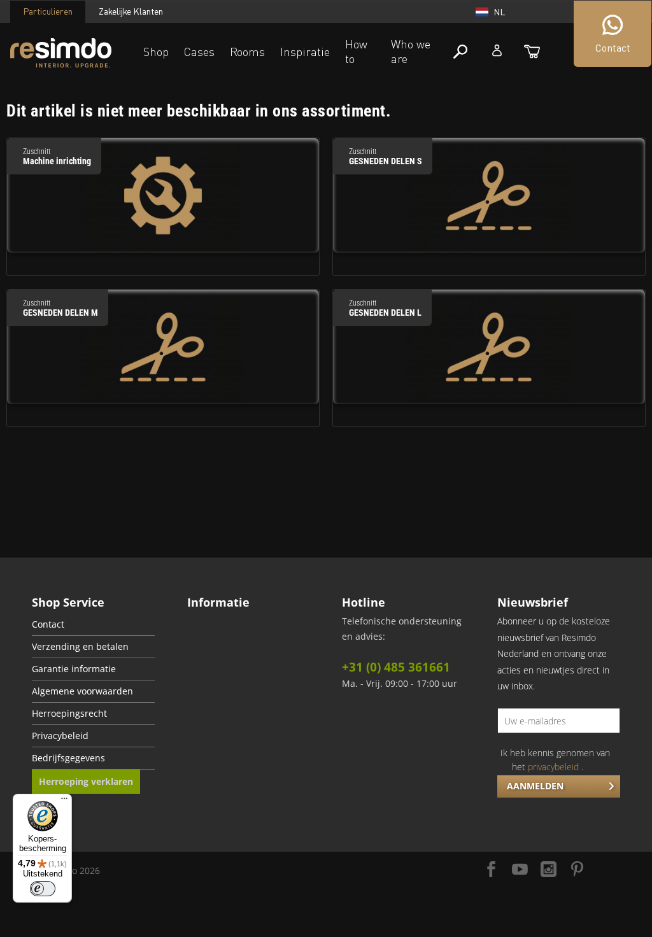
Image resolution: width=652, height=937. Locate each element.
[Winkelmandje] (532, 51)
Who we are (410, 51)
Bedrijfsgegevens (68, 758)
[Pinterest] (577, 870)
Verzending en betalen (80, 646)
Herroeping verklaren (86, 781)
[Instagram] (548, 870)
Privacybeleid (60, 736)
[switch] (42, 888)
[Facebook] (491, 870)
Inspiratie (305, 52)
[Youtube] (520, 870)
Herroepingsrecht (69, 713)
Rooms (247, 52)
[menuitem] (93, 625)
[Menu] (64, 801)
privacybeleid (553, 767)
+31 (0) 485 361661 (396, 667)
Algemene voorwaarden (82, 691)
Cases (199, 52)
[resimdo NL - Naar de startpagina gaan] (60, 53)
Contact (48, 624)
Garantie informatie (74, 669)
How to (356, 51)
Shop (156, 52)
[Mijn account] (497, 50)
